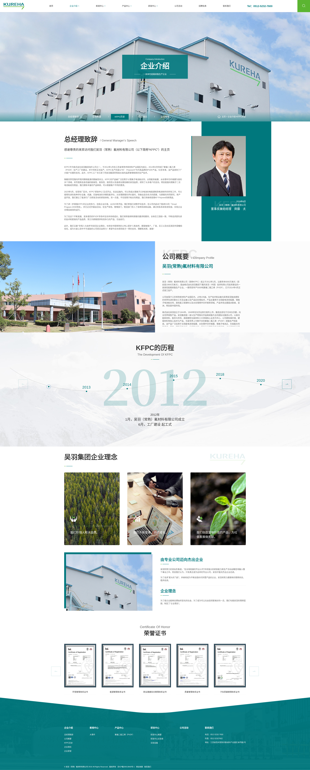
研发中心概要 (156, 735)
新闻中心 (94, 728)
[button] (287, 384)
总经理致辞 (73, 117)
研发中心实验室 (157, 739)
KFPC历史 (120, 117)
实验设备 (154, 743)
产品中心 (119, 728)
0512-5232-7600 (216, 734)
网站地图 (139, 767)
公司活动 (184, 728)
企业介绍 (232, 117)
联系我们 (209, 728)
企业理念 (142, 117)
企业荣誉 (165, 117)
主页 (224, 117)
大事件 (92, 735)
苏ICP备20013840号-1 (126, 767)
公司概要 (96, 117)
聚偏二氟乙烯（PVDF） (124, 735)
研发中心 (155, 728)
